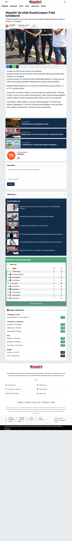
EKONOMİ (13, 6)
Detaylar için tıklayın (36, 303)
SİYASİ (21, 6)
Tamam (7, 429)
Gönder (10, 184)
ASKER (19, 421)
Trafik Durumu (43, 385)
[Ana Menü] (6, 2)
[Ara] (64, 2)
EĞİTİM (43, 6)
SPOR (27, 6)
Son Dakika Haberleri (13, 393)
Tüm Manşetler (43, 389)
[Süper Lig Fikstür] (64, 310)
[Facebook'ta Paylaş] (7, 66)
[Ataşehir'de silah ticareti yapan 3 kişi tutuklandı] (36, 46)
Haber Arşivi (42, 393)
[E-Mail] (18, 158)
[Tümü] (64, 194)
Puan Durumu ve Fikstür (14, 389)
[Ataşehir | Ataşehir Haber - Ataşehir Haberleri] (35, 2)
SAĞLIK (10, 421)
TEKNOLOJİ (35, 6)
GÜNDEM (4, 6)
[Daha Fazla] (17, 66)
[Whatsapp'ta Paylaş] (14, 66)
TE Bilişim (20, 154)
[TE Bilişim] (11, 155)
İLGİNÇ (31, 419)
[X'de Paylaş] (10, 66)
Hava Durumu (11, 385)
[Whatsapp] (36, 379)
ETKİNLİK (40, 419)
